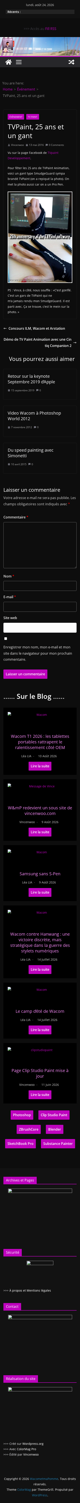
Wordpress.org (33, 1444)
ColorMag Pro (26, 1449)
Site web (10, 617)
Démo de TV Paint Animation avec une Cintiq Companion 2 (37, 342)
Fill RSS (50, 28)
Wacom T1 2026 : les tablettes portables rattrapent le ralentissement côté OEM (40, 741)
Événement (15, 116)
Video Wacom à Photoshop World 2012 (34, 415)
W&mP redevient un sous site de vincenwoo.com (40, 810)
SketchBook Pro (20, 1143)
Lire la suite (40, 766)
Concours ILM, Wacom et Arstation (37, 328)
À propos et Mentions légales (30, 1290)
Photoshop (22, 1115)
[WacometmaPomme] (8, 62)
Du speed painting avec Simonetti (31, 453)
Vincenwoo (17, 145)
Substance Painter (58, 1143)
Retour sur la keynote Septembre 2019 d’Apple (31, 379)
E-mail (9, 597)
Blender (54, 1129)
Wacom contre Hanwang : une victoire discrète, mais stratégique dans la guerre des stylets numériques (40, 942)
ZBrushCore (28, 1129)
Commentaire (15, 517)
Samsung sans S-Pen (40, 874)
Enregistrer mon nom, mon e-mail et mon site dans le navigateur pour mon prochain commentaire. (37, 653)
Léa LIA (26, 756)
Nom (8, 576)
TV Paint (32, 116)
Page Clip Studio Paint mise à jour (40, 1073)
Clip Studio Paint (54, 1115)
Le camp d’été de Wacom (40, 1011)
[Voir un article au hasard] (71, 62)
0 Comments (56, 145)
